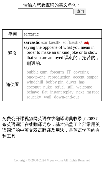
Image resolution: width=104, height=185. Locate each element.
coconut (33, 87)
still (70, 87)
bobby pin (55, 82)
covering (81, 72)
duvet (71, 82)
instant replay (61, 92)
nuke (47, 87)
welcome (84, 87)
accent (78, 77)
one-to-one (36, 77)
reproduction (59, 77)
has (82, 82)
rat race (93, 92)
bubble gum (37, 72)
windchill (35, 82)
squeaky (34, 97)
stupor (92, 77)
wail (47, 97)
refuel (60, 87)
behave (33, 92)
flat (44, 92)
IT (69, 72)
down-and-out (66, 97)
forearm (57, 72)
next (80, 92)
